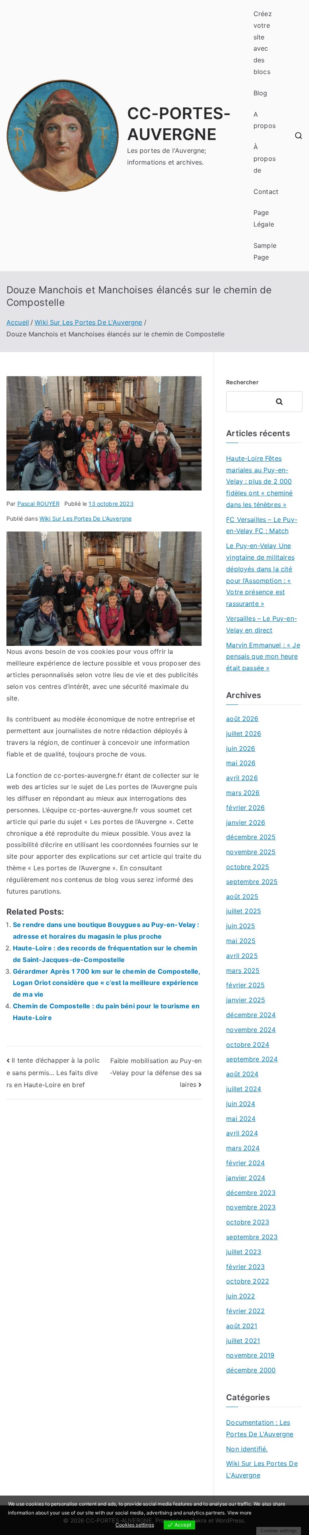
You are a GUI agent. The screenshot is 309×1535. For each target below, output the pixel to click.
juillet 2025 (243, 911)
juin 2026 (240, 748)
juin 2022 (240, 1296)
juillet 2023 (243, 1252)
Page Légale (263, 218)
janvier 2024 (245, 1178)
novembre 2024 (251, 1030)
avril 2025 (242, 956)
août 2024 (242, 1074)
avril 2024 (242, 1133)
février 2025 (245, 985)
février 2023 (245, 1267)
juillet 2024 (243, 1089)
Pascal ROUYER (38, 503)
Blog (260, 93)
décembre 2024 (251, 1015)
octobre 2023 (247, 1222)
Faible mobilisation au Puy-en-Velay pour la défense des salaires (156, 1072)
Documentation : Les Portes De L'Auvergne (259, 1428)
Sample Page (264, 251)
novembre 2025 (251, 852)
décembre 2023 (251, 1193)
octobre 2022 (247, 1281)
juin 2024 (240, 1104)
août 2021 (241, 1326)
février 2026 (245, 808)
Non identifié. (247, 1449)
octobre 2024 (247, 1045)
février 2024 (245, 1163)
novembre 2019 (250, 1355)
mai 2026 (240, 763)
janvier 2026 (245, 822)
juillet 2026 (243, 733)
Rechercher (242, 382)
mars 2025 (243, 970)
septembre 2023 (252, 1237)
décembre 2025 (251, 837)
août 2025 (242, 896)
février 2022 (245, 1311)
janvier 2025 (245, 1000)
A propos (264, 120)
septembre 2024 (252, 1059)
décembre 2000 (251, 1370)
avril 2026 (242, 778)
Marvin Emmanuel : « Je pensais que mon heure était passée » (263, 656)
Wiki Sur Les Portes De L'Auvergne (85, 518)
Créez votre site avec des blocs (262, 43)
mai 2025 (240, 941)
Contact (265, 191)
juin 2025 (240, 926)
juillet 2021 (243, 1341)
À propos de (264, 158)
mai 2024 (240, 1119)
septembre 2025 (252, 882)
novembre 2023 (251, 1207)
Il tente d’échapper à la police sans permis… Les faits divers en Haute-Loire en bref (53, 1072)
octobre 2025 (247, 867)
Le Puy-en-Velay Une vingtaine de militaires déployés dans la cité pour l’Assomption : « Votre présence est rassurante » (260, 575)
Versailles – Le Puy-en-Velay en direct (261, 624)
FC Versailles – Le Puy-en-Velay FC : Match (261, 525)
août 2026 (242, 719)
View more (239, 1513)
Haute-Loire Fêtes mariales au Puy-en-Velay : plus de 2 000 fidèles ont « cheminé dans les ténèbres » (259, 481)
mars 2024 (243, 1148)
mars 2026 (243, 793)
